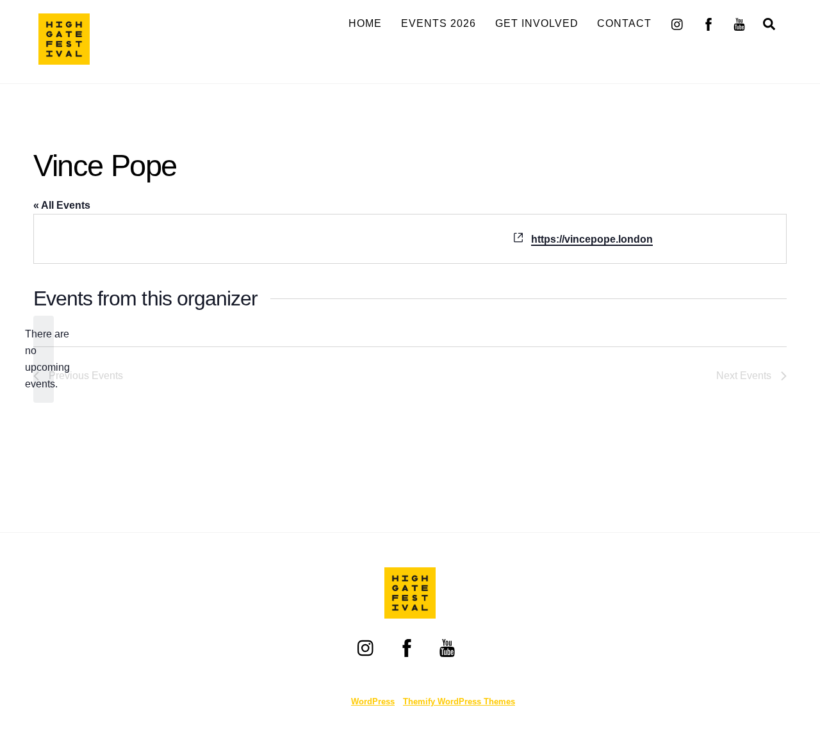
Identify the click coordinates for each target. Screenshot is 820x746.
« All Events (61, 205)
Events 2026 (438, 23)
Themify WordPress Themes (459, 701)
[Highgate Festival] (64, 59)
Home (365, 23)
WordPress (373, 701)
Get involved (536, 23)
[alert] (43, 359)
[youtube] (739, 22)
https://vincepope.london (592, 239)
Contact (624, 23)
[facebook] (708, 22)
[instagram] (678, 22)
